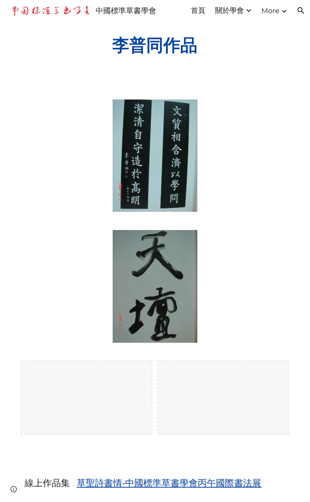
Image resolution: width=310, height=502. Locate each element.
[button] (301, 11)
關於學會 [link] (229, 10)
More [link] (270, 10)
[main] (155, 45)
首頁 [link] (198, 10)
